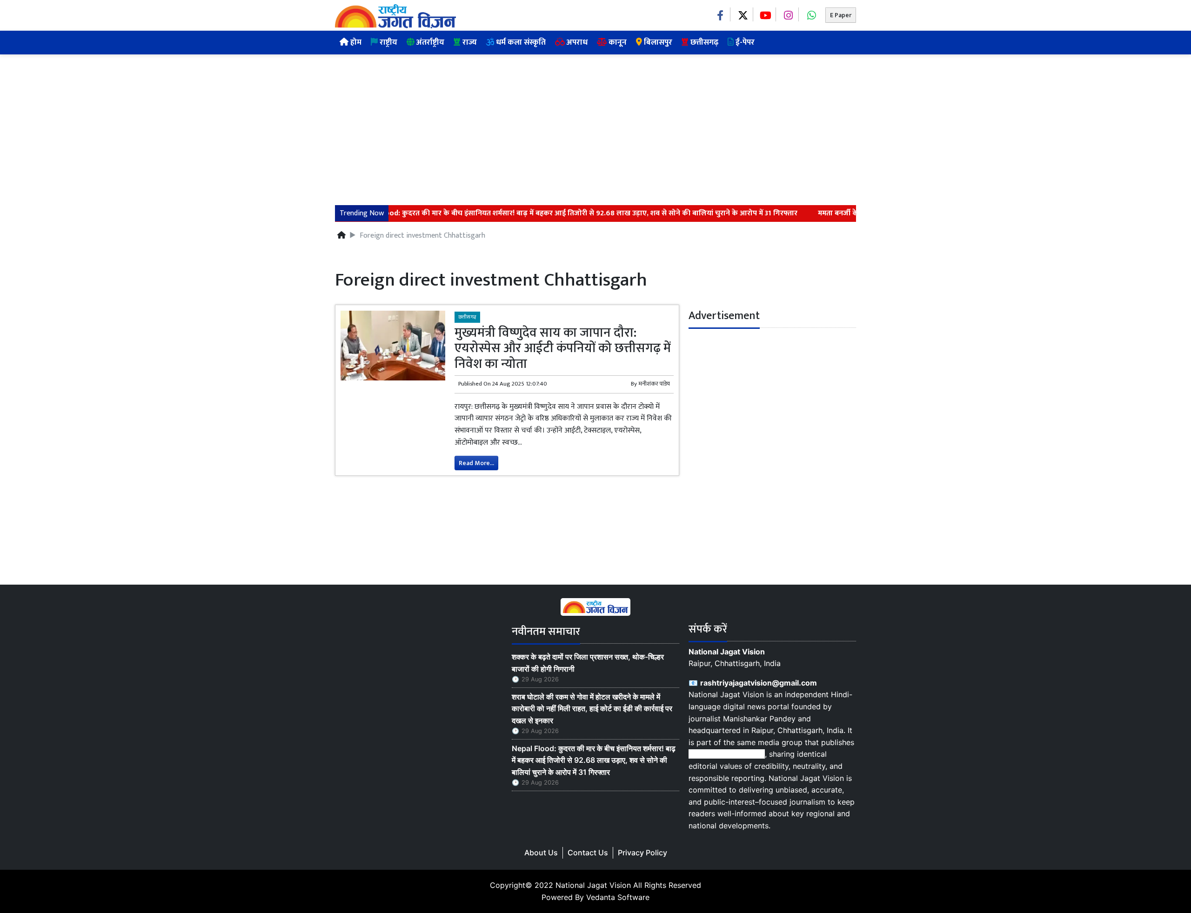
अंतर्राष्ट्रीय (429, 42)
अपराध (576, 42)
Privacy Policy (642, 852)
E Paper (840, 15)
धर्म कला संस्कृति (520, 42)
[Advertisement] (595, 124)
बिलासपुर (657, 42)
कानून (617, 42)
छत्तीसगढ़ (703, 42)
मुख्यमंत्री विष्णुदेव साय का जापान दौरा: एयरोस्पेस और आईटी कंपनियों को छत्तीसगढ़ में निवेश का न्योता (563, 348)
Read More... (476, 463)
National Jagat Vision (593, 885)
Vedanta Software (617, 897)
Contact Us (588, 852)
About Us (541, 852)
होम (354, 42)
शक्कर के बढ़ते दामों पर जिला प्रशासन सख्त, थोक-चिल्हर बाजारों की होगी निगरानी (588, 662)
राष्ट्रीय (387, 42)
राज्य (469, 42)
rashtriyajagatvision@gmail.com (758, 682)
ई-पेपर (744, 42)
